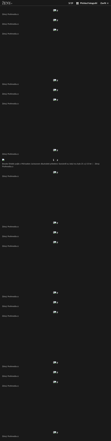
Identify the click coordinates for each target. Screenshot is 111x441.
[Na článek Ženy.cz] (7, 3)
